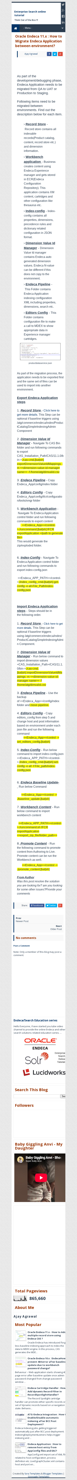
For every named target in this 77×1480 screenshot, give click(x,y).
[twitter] (63, 4)
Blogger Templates (52, 1473)
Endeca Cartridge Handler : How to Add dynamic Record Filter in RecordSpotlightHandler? (48, 1391)
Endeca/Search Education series (35, 1020)
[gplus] (63, 10)
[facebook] (63, 16)
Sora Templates (32, 1473)
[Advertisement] (45, 64)
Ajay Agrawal (25, 1316)
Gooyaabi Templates (38, 1476)
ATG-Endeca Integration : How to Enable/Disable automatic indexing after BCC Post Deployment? (48, 1419)
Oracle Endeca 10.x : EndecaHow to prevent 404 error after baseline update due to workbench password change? (48, 1363)
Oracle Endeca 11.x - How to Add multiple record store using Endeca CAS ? (47, 1335)
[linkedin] (63, 22)
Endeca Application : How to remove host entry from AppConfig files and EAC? (44, 1447)
